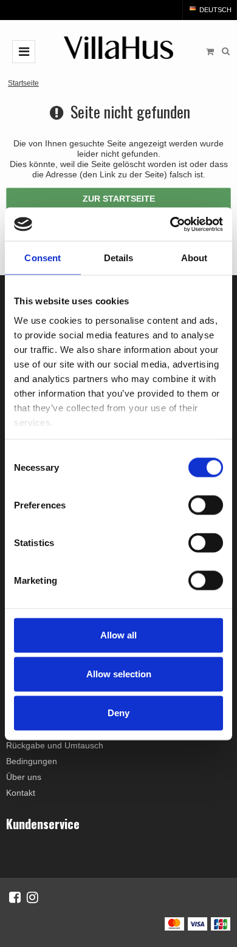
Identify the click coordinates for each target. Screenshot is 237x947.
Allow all (118, 635)
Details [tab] (119, 258)
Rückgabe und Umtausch (54, 745)
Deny (118, 713)
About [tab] (194, 258)
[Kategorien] (23, 51)
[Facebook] (15, 897)
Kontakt (20, 793)
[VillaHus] (118, 47)
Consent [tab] (42, 258)
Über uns (23, 777)
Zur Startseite (119, 198)
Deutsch (214, 9)
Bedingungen (31, 761)
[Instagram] (32, 897)
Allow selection (118, 674)
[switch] (205, 505)
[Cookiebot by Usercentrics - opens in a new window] (170, 224)
